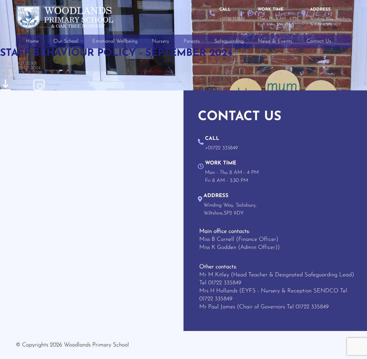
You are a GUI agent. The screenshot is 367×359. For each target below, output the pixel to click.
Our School (65, 41)
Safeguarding (229, 41)
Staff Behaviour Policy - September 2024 (116, 53)
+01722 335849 (232, 19)
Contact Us (319, 41)
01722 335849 (224, 283)
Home (32, 41)
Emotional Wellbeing (115, 41)
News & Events (275, 41)
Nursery (160, 41)
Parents (192, 41)
